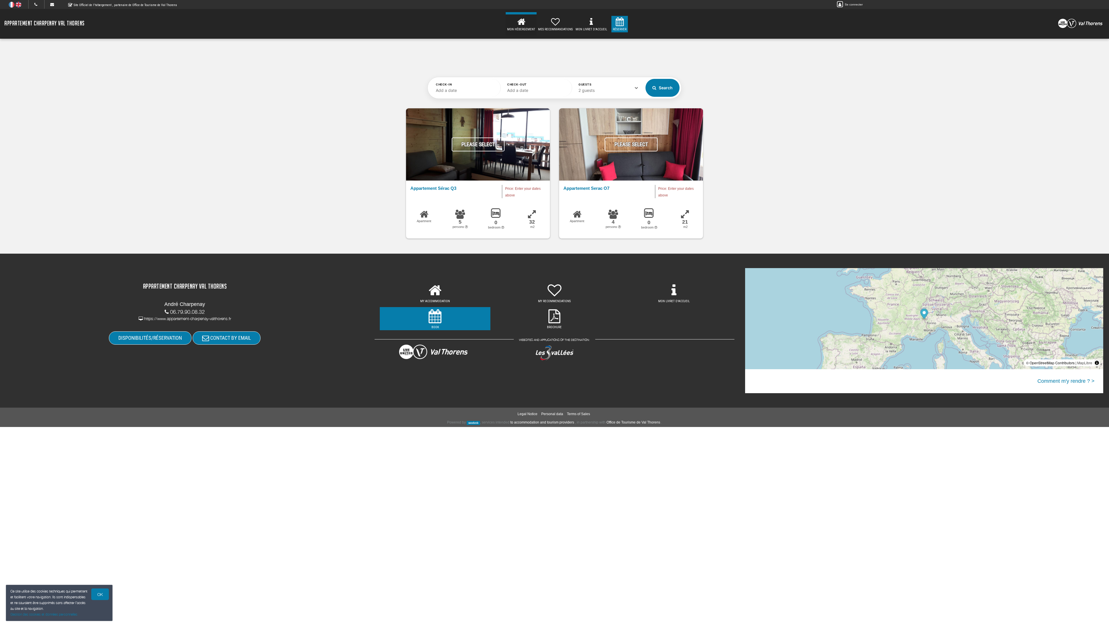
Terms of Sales (578, 414)
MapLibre (1084, 362)
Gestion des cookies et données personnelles (43, 614)
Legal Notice (527, 414)
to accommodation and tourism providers (542, 422)
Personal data (552, 414)
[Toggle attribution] (1096, 362)
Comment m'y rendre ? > (1066, 381)
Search (665, 87)
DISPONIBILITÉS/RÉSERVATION (150, 338)
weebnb (473, 422)
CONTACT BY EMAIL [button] (230, 338)
